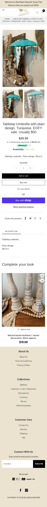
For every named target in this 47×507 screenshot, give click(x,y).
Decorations (23, 393)
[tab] (11, 231)
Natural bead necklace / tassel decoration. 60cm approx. (23, 336)
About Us (23, 357)
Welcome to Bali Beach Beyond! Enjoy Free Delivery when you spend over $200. (23, 3)
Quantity (23, 163)
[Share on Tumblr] (40, 218)
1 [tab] (20, 83)
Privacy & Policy (23, 365)
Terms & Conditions (23, 361)
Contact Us (23, 425)
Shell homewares (23, 405)
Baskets (23, 385)
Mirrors (23, 401)
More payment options (23, 207)
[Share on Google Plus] (35, 218)
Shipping (23, 433)
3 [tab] (27, 83)
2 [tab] (23, 83)
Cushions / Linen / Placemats (23, 389)
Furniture (24, 397)
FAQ (23, 437)
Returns (23, 429)
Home (7, 19)
